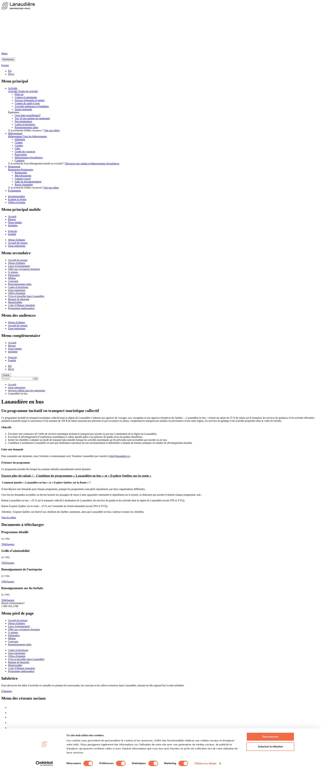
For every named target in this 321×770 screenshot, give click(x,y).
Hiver (11, 74)
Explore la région (17, 199)
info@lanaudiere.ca (119, 456)
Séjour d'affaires (16, 239)
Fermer (6, 375)
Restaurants (14, 166)
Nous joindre (15, 222)
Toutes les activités (28, 91)
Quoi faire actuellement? (27, 115)
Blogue (12, 219)
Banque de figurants (18, 299)
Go (35, 378)
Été (10, 71)
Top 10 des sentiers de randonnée (32, 118)
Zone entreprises (16, 245)
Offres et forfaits (16, 202)
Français (12, 231)
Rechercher (8, 59)
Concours (13, 281)
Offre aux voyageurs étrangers (24, 269)
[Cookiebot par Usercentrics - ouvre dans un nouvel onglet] (44, 763)
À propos (13, 272)
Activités (12, 88)
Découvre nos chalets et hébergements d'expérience (92, 163)
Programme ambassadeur (21, 308)
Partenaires (14, 275)
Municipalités (15, 302)
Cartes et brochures (25, 124)
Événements (14, 190)
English (12, 234)
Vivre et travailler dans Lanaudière (26, 296)
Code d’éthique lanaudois (21, 305)
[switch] (121, 763)
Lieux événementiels (19, 266)
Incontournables (16, 196)
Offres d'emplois (16, 293)
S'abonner (6, 691)
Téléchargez (7, 544)
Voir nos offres (52, 130)
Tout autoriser (270, 736)
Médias (12, 278)
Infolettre (13, 225)
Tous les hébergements (35, 136)
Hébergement (15, 133)
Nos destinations (23, 121)
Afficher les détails (205, 763)
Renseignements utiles (26, 127)
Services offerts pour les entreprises (26, 390)
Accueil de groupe (17, 242)
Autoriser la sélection (270, 746)
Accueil (12, 216)
